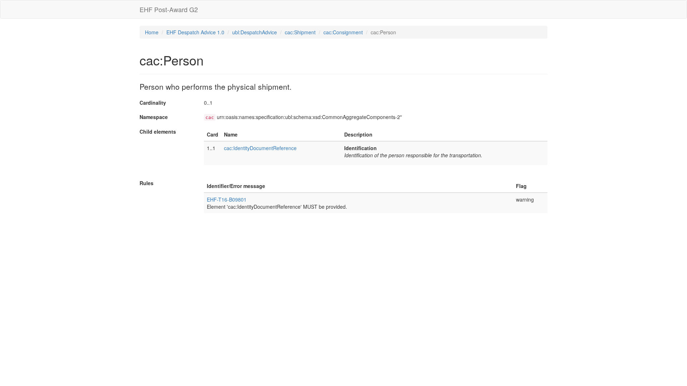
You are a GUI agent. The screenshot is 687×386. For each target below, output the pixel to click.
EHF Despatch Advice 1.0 (195, 32)
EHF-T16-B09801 (227, 199)
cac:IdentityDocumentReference (260, 148)
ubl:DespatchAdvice (254, 32)
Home (152, 32)
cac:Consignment (343, 32)
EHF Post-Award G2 (169, 9)
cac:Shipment (300, 32)
